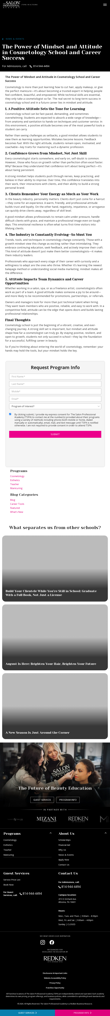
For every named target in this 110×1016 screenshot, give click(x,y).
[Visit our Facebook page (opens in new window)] (52, 942)
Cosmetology (17, 476)
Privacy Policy (55, 983)
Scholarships (64, 839)
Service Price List (11, 879)
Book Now (8, 884)
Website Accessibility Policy (55, 978)
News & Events (13, 38)
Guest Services (42, 799)
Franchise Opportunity (55, 988)
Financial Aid (64, 844)
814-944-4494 (37, 893)
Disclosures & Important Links (55, 973)
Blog (12, 499)
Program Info (68, 799)
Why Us (62, 849)
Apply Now (63, 859)
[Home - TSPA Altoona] (11, 5)
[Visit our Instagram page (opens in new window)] (43, 942)
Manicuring (16, 488)
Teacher (14, 484)
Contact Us (63, 864)
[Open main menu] (105, 5)
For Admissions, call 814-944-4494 (25, 66)
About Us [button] (66, 834)
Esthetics (15, 480)
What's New (16, 512)
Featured (15, 508)
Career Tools (17, 503)
